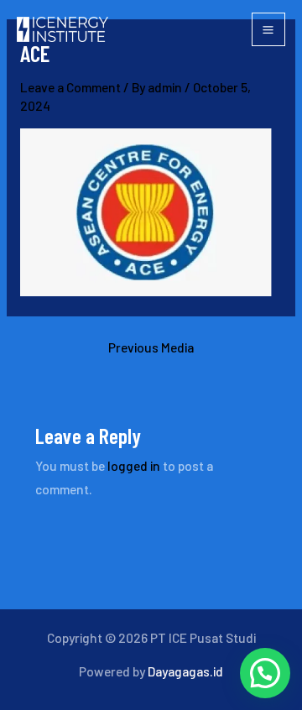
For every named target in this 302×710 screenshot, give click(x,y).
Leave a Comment (70, 87)
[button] (265, 673)
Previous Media (151, 347)
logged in (133, 465)
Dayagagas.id (185, 671)
